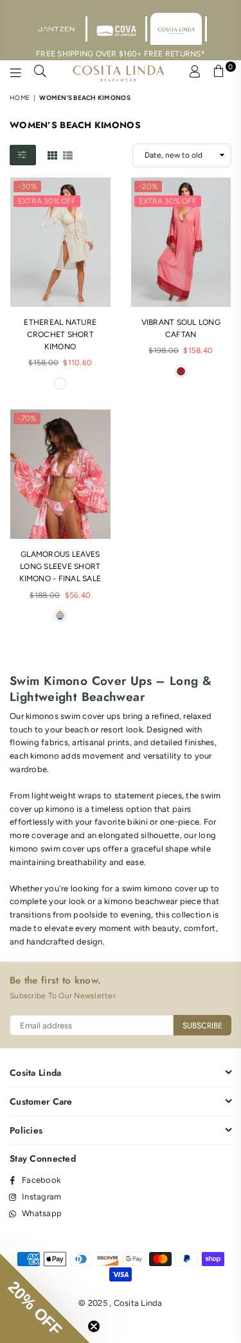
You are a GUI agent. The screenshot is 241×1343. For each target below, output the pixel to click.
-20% (148, 186)
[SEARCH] (40, 73)
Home (20, 98)
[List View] (68, 154)
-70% (27, 418)
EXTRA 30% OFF (47, 201)
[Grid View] (52, 154)
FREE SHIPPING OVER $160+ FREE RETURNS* (120, 53)
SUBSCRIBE (202, 1025)
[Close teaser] (93, 1326)
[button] (45, 1298)
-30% (27, 186)
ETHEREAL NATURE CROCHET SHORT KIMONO (60, 334)
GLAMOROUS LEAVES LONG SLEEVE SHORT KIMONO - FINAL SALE (60, 566)
